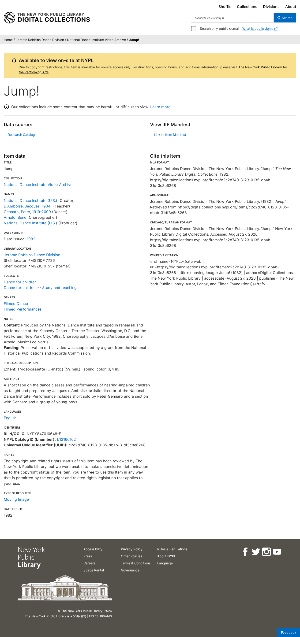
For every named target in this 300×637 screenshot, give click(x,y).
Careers (89, 563)
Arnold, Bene (15, 217)
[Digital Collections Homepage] (47, 18)
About (290, 6)
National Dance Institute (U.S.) (30, 200)
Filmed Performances (22, 309)
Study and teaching (59, 287)
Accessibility (92, 549)
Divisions (271, 6)
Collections (247, 6)
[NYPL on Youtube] (276, 552)
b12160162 (66, 439)
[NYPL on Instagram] (266, 552)
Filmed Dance (16, 303)
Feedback (288, 632)
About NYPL (166, 556)
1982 (31, 239)
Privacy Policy (131, 549)
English (10, 417)
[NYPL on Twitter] (255, 552)
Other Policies (131, 556)
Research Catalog (21, 135)
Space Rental (93, 570)
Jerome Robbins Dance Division (32, 254)
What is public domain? (260, 28)
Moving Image (16, 499)
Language (165, 563)
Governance (130, 570)
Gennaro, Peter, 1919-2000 (27, 211)
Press (87, 556)
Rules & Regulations (172, 549)
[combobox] (232, 17)
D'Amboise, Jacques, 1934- (28, 206)
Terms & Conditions (135, 563)
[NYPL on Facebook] (245, 552)
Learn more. (160, 106)
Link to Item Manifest (170, 135)
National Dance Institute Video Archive (38, 184)
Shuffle (224, 6)
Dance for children (20, 282)
